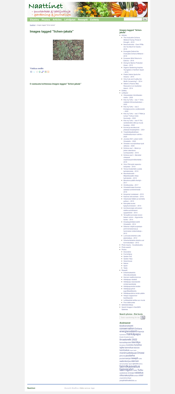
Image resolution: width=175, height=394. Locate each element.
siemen (135, 361)
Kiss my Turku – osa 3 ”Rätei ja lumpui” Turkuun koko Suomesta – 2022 (134, 115)
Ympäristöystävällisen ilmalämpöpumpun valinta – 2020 (133, 134)
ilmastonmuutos (129, 337)
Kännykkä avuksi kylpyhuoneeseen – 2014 (132, 204)
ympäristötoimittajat (125, 378)
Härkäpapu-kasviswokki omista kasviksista (131, 283)
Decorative (127, 252)
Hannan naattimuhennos (132, 277)
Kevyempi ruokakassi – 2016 (133, 194)
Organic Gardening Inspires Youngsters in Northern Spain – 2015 (133, 69)
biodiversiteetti (126, 325)
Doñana (138, 328)
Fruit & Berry (127, 254)
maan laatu (133, 350)
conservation (127, 328)
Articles (57, 19)
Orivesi (140, 352)
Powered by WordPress (71, 388)
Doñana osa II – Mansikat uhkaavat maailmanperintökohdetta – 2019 (133, 158)
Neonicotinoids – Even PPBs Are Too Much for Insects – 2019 (133, 46)
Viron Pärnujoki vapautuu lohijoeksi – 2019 (132, 165)
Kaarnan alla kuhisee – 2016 (133, 196)
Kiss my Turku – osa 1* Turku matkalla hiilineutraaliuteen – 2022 (133, 102)
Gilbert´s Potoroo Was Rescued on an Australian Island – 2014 (132, 85)
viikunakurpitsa (126, 375)
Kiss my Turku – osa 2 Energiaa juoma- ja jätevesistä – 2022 (134, 108)
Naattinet (32, 25)
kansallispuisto (125, 342)
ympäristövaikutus (127, 380)
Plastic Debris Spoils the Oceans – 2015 (131, 75)
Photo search (126, 247)
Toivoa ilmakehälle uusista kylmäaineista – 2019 (132, 170)
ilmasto (122, 337)
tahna (140, 364)
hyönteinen (123, 335)
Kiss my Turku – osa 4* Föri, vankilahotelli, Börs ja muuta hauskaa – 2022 (133, 122)
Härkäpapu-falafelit (130, 279)
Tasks (125, 268)
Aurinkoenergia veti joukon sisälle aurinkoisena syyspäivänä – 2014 (132, 210)
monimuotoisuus (128, 352)
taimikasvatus (130, 366)
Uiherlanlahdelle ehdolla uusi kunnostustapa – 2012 (133, 241)
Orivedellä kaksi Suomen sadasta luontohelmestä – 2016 (132, 189)
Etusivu (34, 19)
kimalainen (123, 345)
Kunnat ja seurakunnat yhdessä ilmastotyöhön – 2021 (134, 128)
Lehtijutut (69, 19)
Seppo (93, 388)
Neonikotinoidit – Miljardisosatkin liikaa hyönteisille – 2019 (130, 175)
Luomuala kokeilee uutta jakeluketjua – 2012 (132, 237)
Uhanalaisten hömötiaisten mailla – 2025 (132, 96)
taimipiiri (126, 369)
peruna (122, 355)
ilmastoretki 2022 (128, 339)
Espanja (140, 331)
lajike (122, 347)
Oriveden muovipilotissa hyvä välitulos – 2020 (133, 144)
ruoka (140, 358)
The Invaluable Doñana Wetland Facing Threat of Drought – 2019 (132, 39)
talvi (135, 370)
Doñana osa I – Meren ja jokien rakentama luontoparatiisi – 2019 (132, 150)
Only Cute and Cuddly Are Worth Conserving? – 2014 (132, 80)
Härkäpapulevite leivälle (131, 286)
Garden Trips (127, 259)
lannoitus (129, 347)
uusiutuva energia (127, 372)
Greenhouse (127, 261)
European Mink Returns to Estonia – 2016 (132, 59)
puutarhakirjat (125, 358)
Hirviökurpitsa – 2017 (130, 185)
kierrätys (136, 342)
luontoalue (124, 350)
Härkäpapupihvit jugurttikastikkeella (129, 289)
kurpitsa (138, 344)
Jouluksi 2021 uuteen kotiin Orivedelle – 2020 (133, 140)
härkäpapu (134, 334)
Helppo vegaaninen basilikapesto (130, 296)
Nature (125, 263)
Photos (46, 19)
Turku (140, 369)
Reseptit (83, 19)
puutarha (130, 355)
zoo (136, 380)
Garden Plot (127, 256)
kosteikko (130, 345)
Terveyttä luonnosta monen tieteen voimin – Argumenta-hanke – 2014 (133, 217)
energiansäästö (128, 331)
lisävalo (137, 347)
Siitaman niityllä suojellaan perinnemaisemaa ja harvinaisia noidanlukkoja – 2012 (133, 229)
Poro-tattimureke (129, 302)
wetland (136, 375)
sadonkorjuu (125, 361)
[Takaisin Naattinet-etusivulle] (87, 9)
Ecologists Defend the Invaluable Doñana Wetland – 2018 (133, 53)
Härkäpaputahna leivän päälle (134, 293)
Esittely (94, 19)
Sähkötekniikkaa (127, 305)
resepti (134, 358)
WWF (141, 375)
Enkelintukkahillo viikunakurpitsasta (129, 273)
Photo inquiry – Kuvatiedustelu (132, 245)
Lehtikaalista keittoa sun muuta (134, 300)
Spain (125, 265)
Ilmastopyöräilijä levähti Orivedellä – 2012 (131, 223)
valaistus (138, 372)
